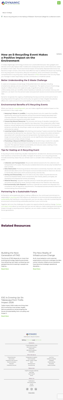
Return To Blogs (7, 12)
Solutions (31, 343)
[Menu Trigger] (59, 2)
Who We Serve (31, 354)
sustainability (5, 199)
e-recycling (12, 197)
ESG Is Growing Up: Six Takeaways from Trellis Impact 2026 (12, 300)
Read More (5, 269)
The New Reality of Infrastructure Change (44, 254)
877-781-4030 (29, 340)
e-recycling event (19, 108)
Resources (31, 368)
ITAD (37, 74)
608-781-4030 (38, 340)
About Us (31, 378)
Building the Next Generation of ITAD (10, 254)
